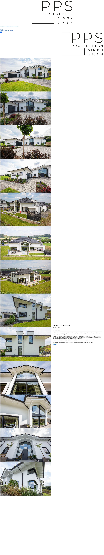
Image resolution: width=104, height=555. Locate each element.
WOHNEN (12, 26)
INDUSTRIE (6, 26)
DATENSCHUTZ (7, 30)
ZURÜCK (1, 29)
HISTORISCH (16, 26)
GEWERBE (9, 26)
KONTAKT (11, 30)
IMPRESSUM (2, 30)
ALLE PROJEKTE (2, 26)
